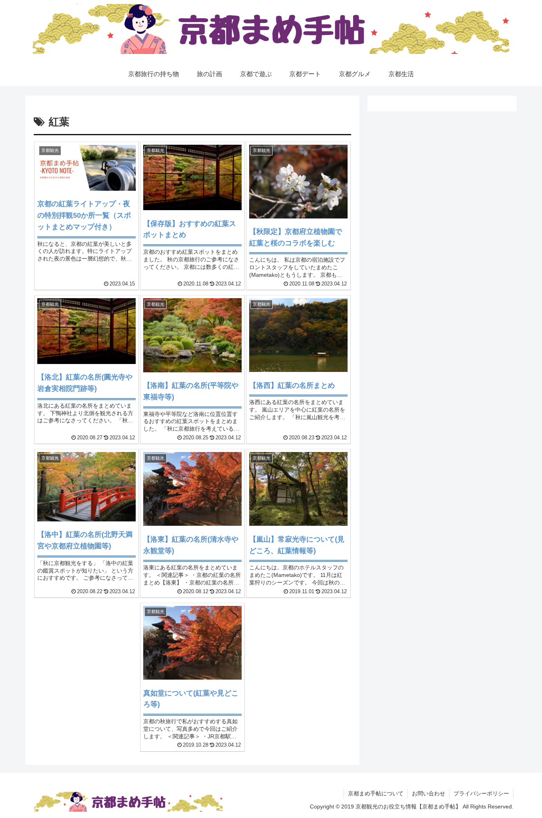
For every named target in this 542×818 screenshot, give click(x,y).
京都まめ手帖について (376, 793)
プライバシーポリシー (481, 793)
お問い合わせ (428, 793)
